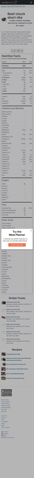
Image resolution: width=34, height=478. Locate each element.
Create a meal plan (17, 245)
